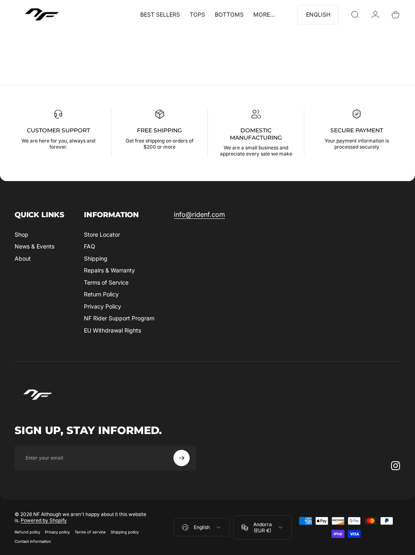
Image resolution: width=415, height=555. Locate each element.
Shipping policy (125, 532)
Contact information (33, 541)
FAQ (89, 246)
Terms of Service (106, 282)
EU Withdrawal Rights (112, 330)
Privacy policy (57, 532)
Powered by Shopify (44, 520)
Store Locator (102, 234)
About (23, 258)
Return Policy (101, 294)
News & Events (34, 246)
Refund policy (27, 532)
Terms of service (90, 532)
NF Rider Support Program (119, 318)
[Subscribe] (181, 458)
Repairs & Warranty (109, 270)
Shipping (95, 258)
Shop (21, 234)
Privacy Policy (102, 306)
